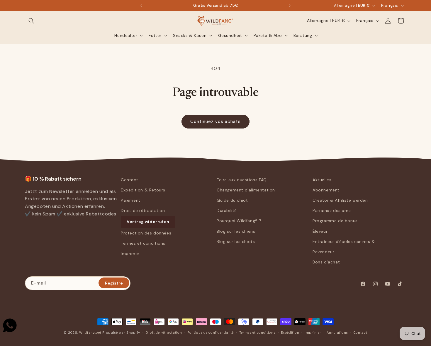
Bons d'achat (326, 262)
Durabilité (227, 210)
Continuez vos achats (215, 121)
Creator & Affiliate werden (340, 200)
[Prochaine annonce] (289, 5)
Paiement (130, 200)
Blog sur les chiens (236, 231)
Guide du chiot (232, 200)
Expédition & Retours (143, 190)
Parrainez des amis (332, 210)
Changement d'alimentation (246, 190)
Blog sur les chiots (236, 241)
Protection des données (146, 233)
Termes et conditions (143, 243)
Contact (129, 179)
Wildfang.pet (90, 332)
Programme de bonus (335, 221)
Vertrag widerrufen (148, 222)
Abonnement (326, 190)
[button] (31, 20)
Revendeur (323, 251)
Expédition (290, 332)
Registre (114, 282)
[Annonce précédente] (141, 5)
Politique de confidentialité (210, 332)
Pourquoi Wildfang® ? (239, 221)
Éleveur (320, 231)
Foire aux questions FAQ (242, 179)
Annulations (337, 332)
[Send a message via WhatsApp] (10, 325)
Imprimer (130, 253)
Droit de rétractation (143, 210)
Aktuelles (322, 179)
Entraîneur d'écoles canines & (344, 241)
